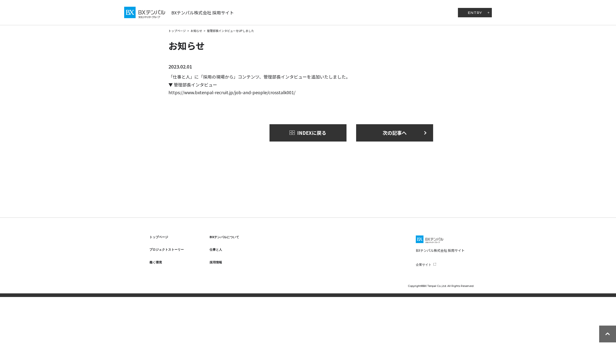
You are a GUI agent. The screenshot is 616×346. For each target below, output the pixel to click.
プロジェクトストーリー (166, 249)
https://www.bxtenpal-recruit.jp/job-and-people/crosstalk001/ (231, 92)
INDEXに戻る (311, 132)
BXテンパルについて (224, 237)
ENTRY (475, 12)
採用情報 (216, 262)
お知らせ (196, 31)
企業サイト (423, 264)
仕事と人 (216, 249)
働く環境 (155, 262)
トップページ (177, 31)
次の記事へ (395, 132)
